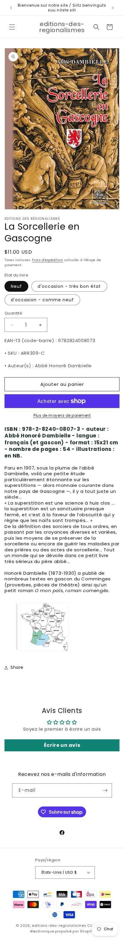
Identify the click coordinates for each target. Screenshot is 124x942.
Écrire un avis (62, 745)
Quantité (13, 313)
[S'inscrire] (105, 790)
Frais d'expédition (47, 260)
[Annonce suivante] (112, 7)
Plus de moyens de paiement (62, 415)
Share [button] (17, 667)
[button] (12, 27)
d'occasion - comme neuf (42, 300)
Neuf (16, 286)
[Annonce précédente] (11, 7)
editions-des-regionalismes (59, 925)
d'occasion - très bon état (69, 286)
